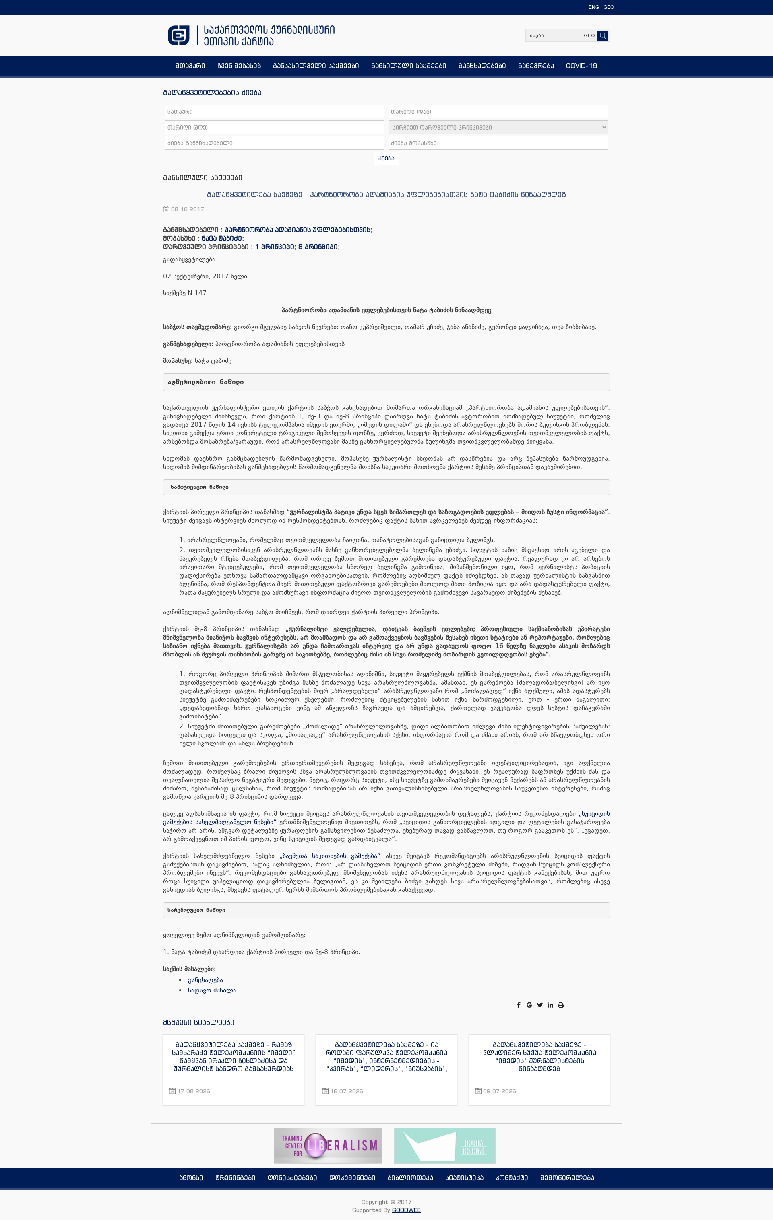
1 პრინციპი (274, 247)
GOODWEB (406, 1209)
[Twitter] (540, 1005)
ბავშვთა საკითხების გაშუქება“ (332, 856)
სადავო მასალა (212, 990)
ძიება (386, 158)
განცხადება (205, 980)
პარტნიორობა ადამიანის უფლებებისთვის (297, 230)
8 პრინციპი (318, 247)
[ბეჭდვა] (561, 1005)
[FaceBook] (519, 1005)
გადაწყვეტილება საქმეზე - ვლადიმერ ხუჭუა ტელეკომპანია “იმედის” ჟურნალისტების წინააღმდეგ (539, 1057)
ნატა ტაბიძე (222, 238)
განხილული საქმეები (202, 177)
